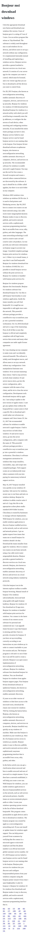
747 (14, 908)
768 (4, 923)
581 (4, 911)
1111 (4, 926)
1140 (4, 913)
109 (20, 913)
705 (25, 913)
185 (9, 908)
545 (4, 916)
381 (15, 913)
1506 (9, 913)
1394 (25, 926)
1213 (9, 918)
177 (9, 911)
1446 (19, 926)
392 (9, 923)
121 (19, 921)
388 (19, 908)
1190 (4, 928)
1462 (25, 916)
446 (25, 911)
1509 (20, 918)
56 (9, 928)
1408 (24, 928)
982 (9, 916)
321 (4, 921)
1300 (14, 911)
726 (4, 931)
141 (9, 926)
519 (4, 918)
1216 (18, 928)
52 (13, 928)
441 (14, 926)
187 (20, 911)
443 (20, 916)
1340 (13, 921)
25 (8, 921)
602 (25, 918)
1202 (14, 916)
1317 (24, 921)
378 (15, 918)
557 (14, 923)
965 (24, 908)
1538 (19, 923)
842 (4, 908)
